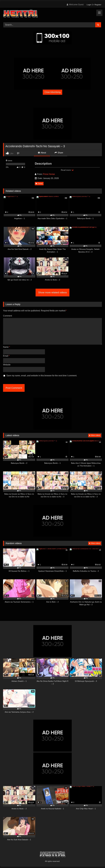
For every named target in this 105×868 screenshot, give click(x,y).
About (43, 153)
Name (6, 347)
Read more (66, 170)
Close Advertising (53, 92)
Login (89, 5)
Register (97, 5)
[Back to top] (97, 860)
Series (40, 183)
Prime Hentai (49, 174)
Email (6, 356)
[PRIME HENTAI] (52, 14)
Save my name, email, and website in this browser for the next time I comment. (41, 375)
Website (6, 365)
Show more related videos (52, 292)
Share (60, 153)
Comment (7, 316)
